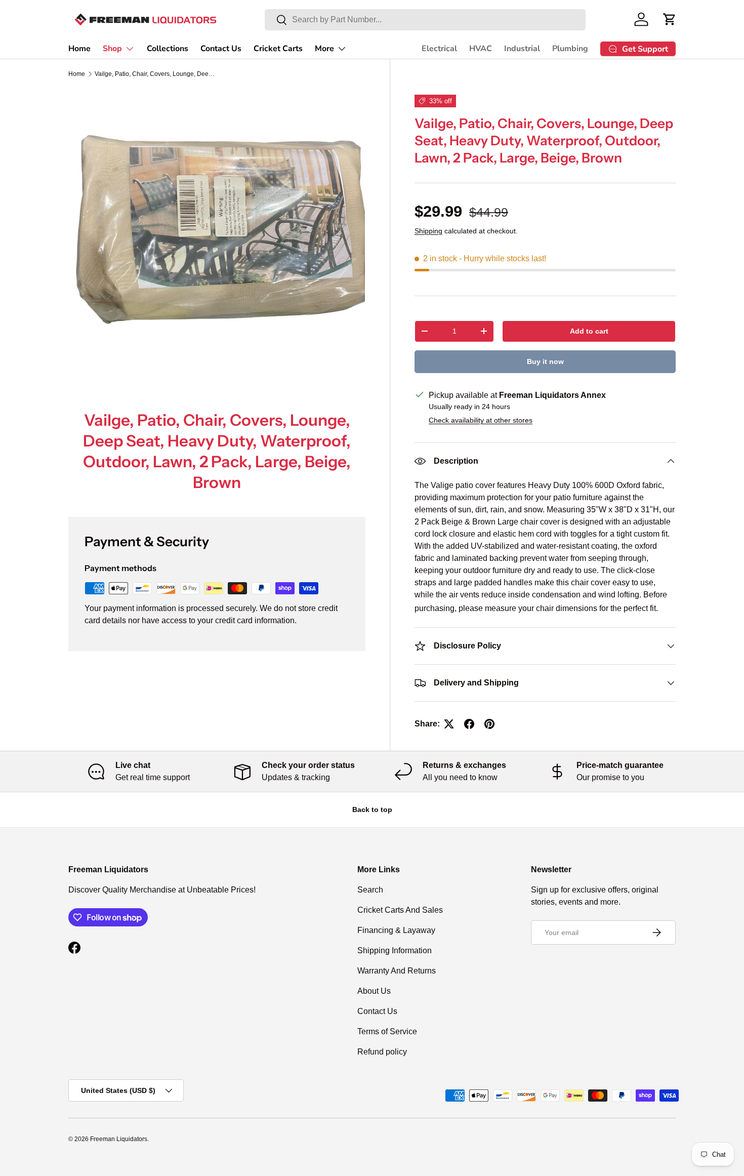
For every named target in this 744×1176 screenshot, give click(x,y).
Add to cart (589, 331)
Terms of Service (387, 1031)
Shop (112, 48)
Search (370, 889)
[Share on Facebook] (469, 724)
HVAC (480, 48)
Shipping (428, 231)
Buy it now (545, 361)
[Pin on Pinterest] (489, 724)
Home (79, 48)
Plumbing (570, 48)
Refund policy (382, 1051)
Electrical (439, 48)
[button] (669, 19)
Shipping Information (394, 950)
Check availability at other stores (480, 420)
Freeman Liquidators (118, 1139)
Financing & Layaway (396, 930)
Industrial (522, 48)
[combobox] (425, 19)
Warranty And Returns (396, 970)
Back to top (372, 809)
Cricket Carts (278, 48)
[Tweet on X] (449, 724)
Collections (167, 48)
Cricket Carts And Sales (400, 910)
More (324, 48)
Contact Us (220, 48)
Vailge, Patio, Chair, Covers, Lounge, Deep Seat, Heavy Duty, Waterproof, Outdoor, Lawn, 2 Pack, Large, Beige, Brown (155, 73)
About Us (374, 991)
